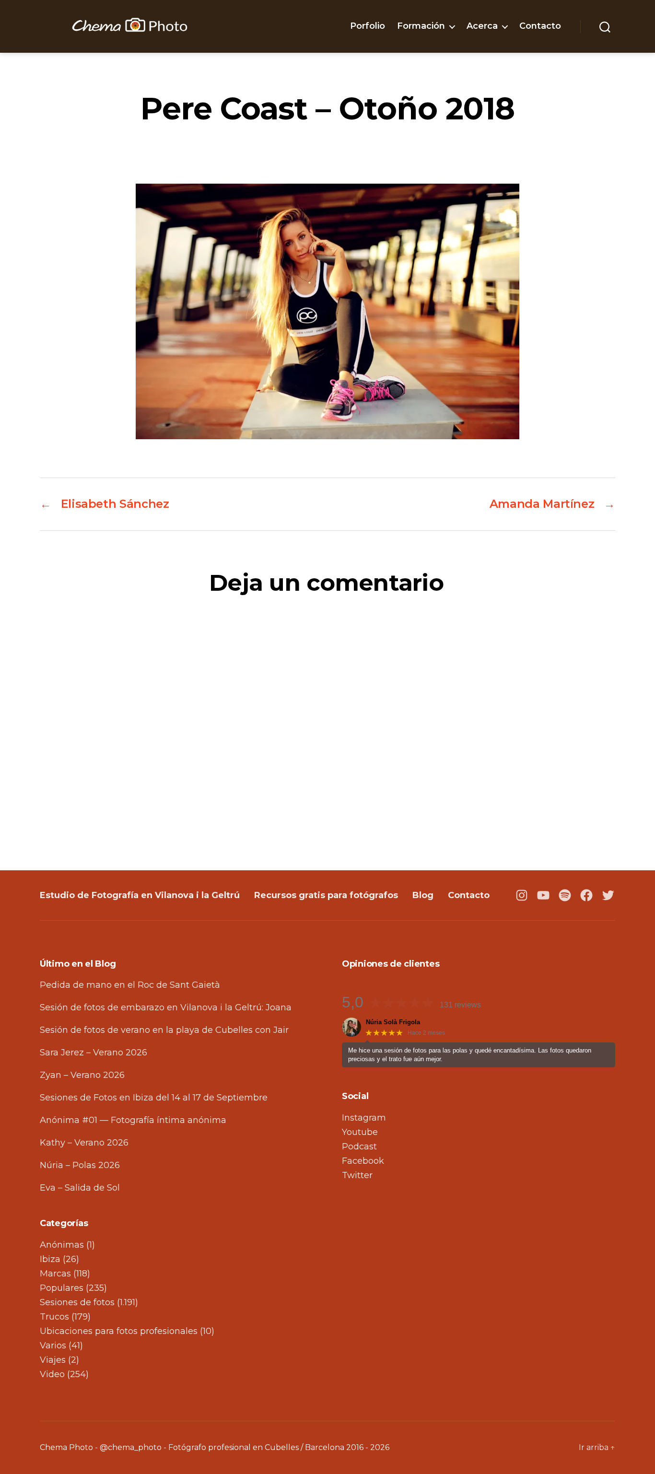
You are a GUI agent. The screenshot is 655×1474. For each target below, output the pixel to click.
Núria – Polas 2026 (80, 1165)
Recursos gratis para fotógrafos (326, 895)
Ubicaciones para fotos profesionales (119, 1331)
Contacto (540, 26)
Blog (422, 895)
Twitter (357, 1175)
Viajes (53, 1360)
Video (52, 1374)
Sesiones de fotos (77, 1302)
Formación (421, 26)
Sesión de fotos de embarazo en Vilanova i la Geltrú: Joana (166, 1007)
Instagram (364, 1117)
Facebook (363, 1161)
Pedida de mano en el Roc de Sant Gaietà (130, 985)
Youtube (360, 1132)
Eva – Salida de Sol (80, 1187)
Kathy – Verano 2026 (84, 1142)
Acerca (482, 26)
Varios (53, 1345)
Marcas (55, 1273)
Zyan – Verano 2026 (82, 1075)
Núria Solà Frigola (393, 1022)
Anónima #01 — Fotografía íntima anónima (133, 1120)
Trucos (54, 1316)
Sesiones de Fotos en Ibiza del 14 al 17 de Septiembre (154, 1097)
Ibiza (50, 1259)
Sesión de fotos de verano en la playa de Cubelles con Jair (164, 1030)
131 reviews (460, 1005)
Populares (61, 1288)
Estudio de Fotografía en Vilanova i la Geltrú (140, 895)
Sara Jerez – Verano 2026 (93, 1052)
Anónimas (62, 1245)
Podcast (359, 1146)
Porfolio (367, 26)
